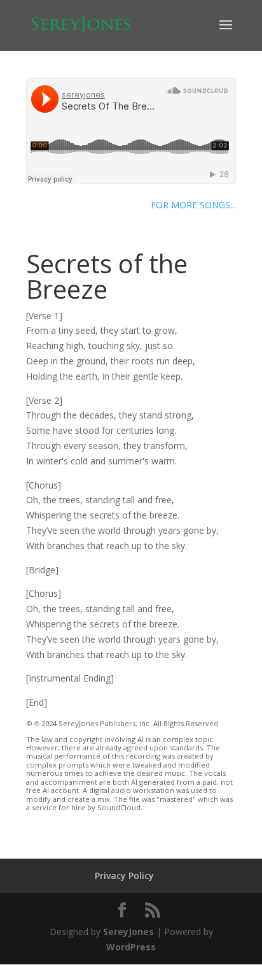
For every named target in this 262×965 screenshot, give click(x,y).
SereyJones (128, 932)
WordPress (131, 947)
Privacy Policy (124, 875)
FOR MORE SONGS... (193, 205)
